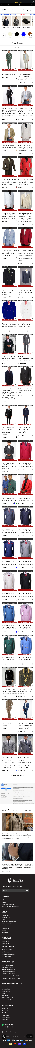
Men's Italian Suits (7, 965)
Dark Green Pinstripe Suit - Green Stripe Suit (8, 73)
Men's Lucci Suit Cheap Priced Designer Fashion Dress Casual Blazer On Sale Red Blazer (26, 182)
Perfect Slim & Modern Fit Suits (11, 976)
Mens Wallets (6, 1017)
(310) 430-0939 (9, 1024)
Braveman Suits (6, 956)
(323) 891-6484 (9, 1027)
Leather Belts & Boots (8, 969)
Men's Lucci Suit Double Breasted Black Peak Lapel (25, 390)
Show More (28, 810)
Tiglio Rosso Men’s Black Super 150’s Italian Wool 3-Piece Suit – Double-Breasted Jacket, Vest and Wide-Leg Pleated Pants (9, 112)
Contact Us (5, 915)
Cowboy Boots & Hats (8, 971)
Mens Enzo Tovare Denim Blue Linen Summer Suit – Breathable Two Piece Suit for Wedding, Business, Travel (26, 725)
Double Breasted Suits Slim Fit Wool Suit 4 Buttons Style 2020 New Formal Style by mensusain (8, 431)
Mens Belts (5, 1011)
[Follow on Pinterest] (11, 1032)
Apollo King (5, 952)
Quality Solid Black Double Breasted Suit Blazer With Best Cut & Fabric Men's (8, 292)
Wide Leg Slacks (7, 1000)
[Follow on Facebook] (2, 1032)
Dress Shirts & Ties (7, 997)
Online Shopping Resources (10, 906)
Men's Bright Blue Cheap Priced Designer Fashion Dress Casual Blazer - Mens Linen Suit (9, 253)
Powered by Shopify (23, 1036)
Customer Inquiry (7, 917)
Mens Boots (5, 941)
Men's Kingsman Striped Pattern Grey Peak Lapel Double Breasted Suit (26, 358)
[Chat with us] (33, 2)
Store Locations (6, 926)
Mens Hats (5, 1008)
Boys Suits (5, 993)
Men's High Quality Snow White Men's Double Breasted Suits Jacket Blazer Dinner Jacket (26, 325)
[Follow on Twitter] (6, 1032)
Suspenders (5, 1015)
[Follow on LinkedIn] (15, 1032)
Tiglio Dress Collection (8, 954)
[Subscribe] (27, 890)
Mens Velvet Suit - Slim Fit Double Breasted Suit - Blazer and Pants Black (9, 691)
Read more (5, 841)
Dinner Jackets (6, 987)
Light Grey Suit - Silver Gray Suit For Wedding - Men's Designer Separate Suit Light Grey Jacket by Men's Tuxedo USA (26, 112)
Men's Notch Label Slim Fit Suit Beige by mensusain (8, 723)
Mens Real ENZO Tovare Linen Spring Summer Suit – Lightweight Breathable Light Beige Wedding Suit (25, 76)
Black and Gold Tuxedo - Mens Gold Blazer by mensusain (26, 691)
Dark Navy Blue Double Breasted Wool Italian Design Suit (8, 358)
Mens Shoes (5, 943)
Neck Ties (5, 1013)
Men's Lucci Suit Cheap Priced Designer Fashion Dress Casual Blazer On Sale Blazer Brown (9, 182)
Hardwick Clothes (7, 950)
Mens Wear (5, 1019)
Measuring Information (9, 921)
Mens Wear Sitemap (8, 904)
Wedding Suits (6, 989)
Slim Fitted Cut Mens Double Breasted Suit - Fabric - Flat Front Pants (26, 465)
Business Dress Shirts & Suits (11, 978)
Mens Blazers (6, 991)
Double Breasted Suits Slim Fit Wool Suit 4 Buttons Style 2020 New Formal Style (25, 430)
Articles (4, 930)
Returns (4, 900)
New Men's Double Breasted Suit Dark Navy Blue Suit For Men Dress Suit (26, 292)
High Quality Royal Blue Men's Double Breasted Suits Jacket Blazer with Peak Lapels (8, 325)
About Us (5, 919)
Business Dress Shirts (8, 974)
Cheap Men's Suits (7, 967)
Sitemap (4, 902)
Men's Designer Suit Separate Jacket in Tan (8, 146)
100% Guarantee (7, 924)
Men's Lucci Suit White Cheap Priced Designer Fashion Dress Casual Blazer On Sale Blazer (25, 148)
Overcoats (5, 995)
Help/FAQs (5, 932)
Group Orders (6, 928)
